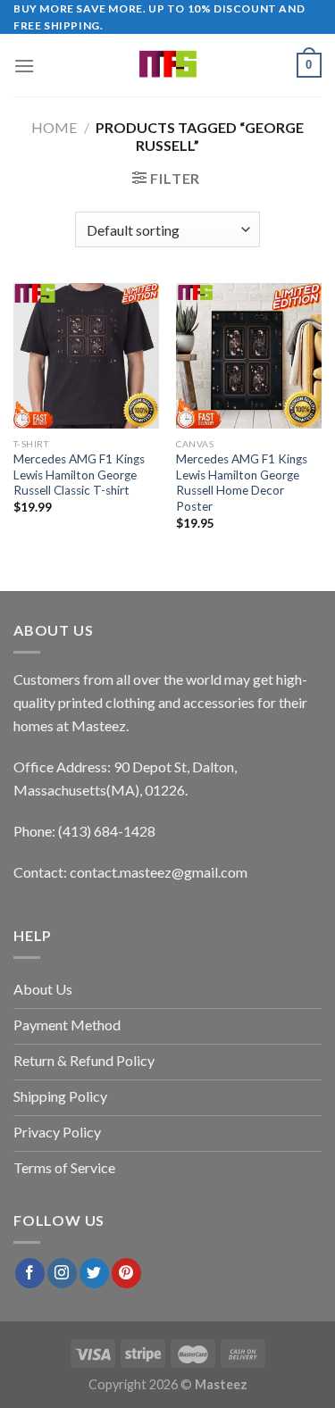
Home (54, 127)
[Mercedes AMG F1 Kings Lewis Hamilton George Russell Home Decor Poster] (249, 356)
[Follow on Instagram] (62, 1273)
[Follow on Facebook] (30, 1273)
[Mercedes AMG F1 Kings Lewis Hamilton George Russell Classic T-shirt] (86, 356)
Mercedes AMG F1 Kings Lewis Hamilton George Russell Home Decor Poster (241, 482)
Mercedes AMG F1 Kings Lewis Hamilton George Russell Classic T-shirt (79, 474)
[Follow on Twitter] (94, 1273)
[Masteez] (167, 65)
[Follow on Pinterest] (126, 1273)
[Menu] (24, 65)
